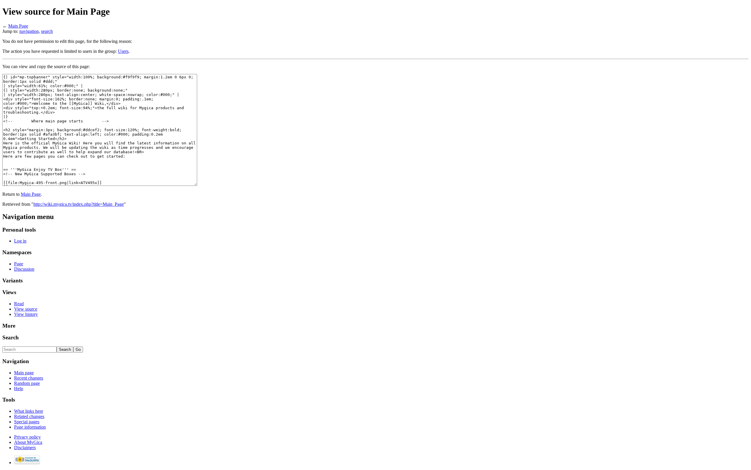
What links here (28, 411)
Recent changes (28, 377)
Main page (24, 372)
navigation (29, 31)
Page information (30, 426)
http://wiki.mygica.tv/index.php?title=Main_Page (78, 204)
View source (25, 308)
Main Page (18, 25)
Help (18, 388)
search (47, 31)
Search (10, 337)
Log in (20, 240)
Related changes (29, 416)
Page (18, 263)
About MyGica (28, 442)
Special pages (26, 421)
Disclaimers (25, 447)
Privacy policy (27, 436)
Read (19, 303)
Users (123, 51)
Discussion (24, 269)
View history (26, 314)
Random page (27, 383)
